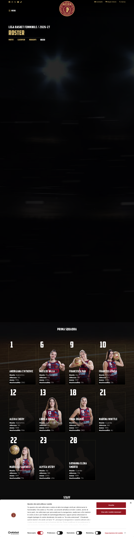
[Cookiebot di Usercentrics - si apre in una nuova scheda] (13, 532)
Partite (11, 40)
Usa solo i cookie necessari (111, 512)
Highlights (32, 40)
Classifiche (21, 40)
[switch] (60, 532)
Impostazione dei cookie (114, 533)
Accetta (111, 505)
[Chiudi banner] (130, 503)
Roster (42, 40)
